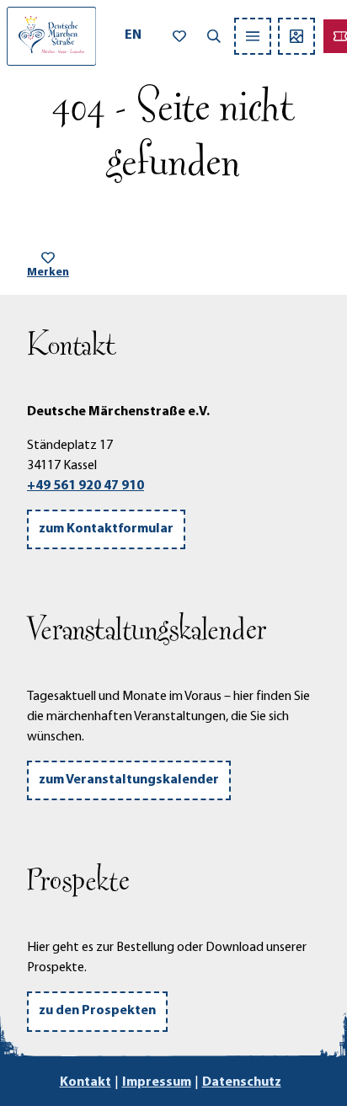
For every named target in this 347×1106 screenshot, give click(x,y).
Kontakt (85, 1082)
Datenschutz (241, 1082)
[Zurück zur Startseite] (51, 36)
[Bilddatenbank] (296, 36)
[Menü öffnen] (252, 36)
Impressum (156, 1082)
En (133, 35)
